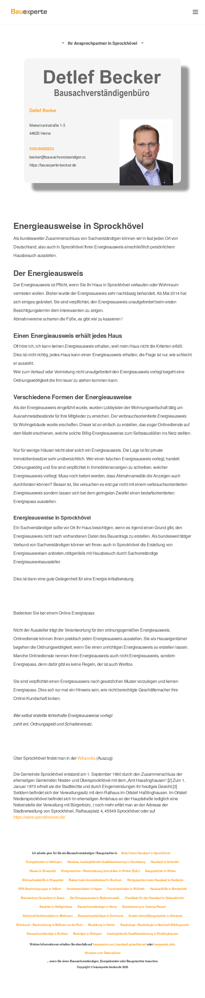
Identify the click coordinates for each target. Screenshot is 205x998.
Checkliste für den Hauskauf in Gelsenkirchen (154, 898)
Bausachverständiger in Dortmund (100, 915)
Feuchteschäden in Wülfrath (126, 888)
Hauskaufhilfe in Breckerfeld (168, 888)
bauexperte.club (164, 944)
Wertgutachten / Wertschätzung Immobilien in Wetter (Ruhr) (100, 871)
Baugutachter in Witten (160, 871)
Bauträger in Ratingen (87, 933)
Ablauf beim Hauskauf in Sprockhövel (145, 853)
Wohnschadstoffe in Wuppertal (42, 880)
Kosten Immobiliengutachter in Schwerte (155, 915)
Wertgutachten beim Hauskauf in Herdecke (155, 880)
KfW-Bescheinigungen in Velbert (39, 888)
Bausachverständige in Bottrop (47, 933)
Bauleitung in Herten (101, 924)
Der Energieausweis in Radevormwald (94, 898)
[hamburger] (195, 12)
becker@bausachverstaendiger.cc (57, 157)
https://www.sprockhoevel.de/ (39, 817)
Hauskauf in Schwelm (165, 862)
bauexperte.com (103, 944)
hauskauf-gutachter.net (131, 944)
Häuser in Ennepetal (42, 871)
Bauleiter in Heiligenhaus (56, 906)
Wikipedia (86, 758)
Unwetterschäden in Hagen (84, 888)
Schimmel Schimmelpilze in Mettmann (48, 915)
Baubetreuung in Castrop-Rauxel (143, 906)
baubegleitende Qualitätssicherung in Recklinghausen (142, 933)
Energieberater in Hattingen (44, 862)
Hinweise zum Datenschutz (102, 953)
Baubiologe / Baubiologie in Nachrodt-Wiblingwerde (154, 924)
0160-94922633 (41, 148)
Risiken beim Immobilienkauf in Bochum (95, 880)
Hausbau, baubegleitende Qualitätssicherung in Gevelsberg (106, 862)
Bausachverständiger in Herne (97, 906)
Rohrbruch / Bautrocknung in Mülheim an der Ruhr (49, 924)
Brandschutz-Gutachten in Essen (43, 898)
